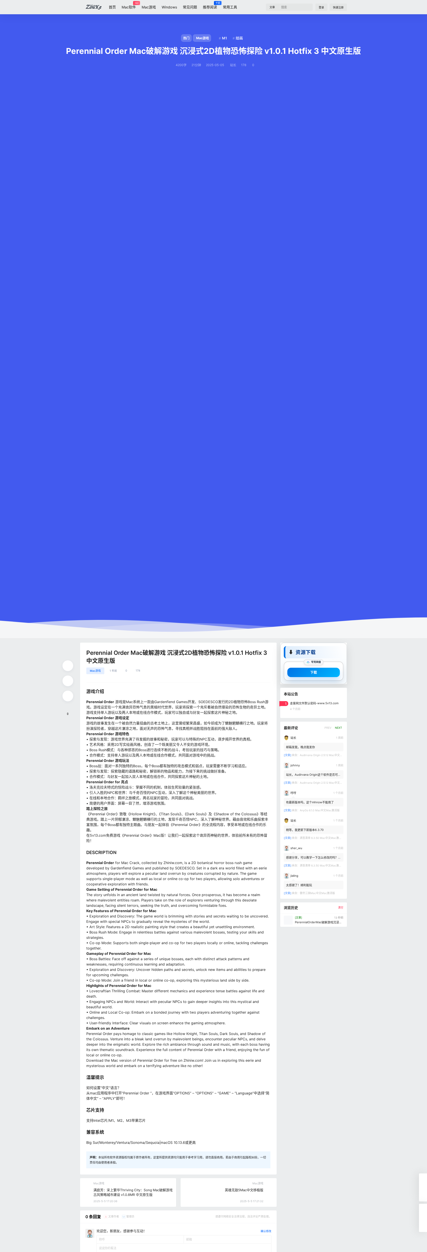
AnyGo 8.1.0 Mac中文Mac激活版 (320, 810)
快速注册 (338, 7)
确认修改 (266, 1231)
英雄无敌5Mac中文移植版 (244, 1190)
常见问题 (190, 7)
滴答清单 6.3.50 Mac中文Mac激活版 (322, 837)
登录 (321, 7)
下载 (313, 672)
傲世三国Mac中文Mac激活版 (317, 893)
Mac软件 (129, 6)
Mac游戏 (149, 7)
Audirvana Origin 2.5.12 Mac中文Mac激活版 (326, 755)
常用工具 (230, 7)
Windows (169, 7)
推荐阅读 (210, 6)
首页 (112, 7)
